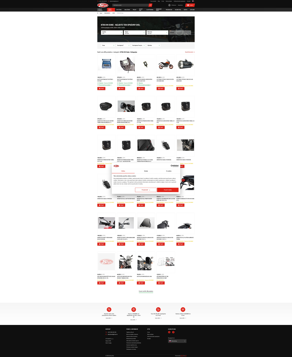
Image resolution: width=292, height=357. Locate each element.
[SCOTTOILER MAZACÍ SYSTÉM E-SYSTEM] (126, 65)
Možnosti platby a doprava (132, 334)
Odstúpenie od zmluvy (131, 349)
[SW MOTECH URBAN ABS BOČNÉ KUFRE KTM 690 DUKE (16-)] (126, 107)
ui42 (185, 355)
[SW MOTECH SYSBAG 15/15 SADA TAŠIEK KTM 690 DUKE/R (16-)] (146, 145)
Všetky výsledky (150, 5)
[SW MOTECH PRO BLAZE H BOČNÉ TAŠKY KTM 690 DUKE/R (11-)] (106, 107)
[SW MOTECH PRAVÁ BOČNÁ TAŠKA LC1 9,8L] (146, 107)
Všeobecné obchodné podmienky (133, 343)
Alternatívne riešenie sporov (132, 340)
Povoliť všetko (168, 190)
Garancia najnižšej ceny (131, 345)
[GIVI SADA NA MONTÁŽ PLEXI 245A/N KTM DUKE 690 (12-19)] (106, 262)
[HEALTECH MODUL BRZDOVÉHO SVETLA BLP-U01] (146, 65)
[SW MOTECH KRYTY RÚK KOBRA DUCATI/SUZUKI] (106, 223)
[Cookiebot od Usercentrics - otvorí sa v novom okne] (172, 166)
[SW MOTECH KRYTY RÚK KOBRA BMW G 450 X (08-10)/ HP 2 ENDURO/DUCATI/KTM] (126, 223)
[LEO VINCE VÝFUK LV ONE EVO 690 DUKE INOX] (185, 65)
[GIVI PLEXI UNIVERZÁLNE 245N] (146, 262)
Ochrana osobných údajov (132, 347)
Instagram (169, 332)
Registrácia (180, 5)
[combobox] (190, 52)
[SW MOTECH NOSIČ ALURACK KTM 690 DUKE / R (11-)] (146, 223)
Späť (98, 13)
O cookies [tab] (169, 171)
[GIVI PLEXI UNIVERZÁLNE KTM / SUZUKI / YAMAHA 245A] (126, 262)
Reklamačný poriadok (131, 338)
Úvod (101, 13)
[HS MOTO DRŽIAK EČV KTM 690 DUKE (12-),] (185, 184)
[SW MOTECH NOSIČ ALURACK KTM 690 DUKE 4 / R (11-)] (166, 223)
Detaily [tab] (146, 171)
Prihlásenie (173, 5)
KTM (114, 13)
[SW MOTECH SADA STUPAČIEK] (166, 145)
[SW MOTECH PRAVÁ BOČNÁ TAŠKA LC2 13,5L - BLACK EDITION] (126, 145)
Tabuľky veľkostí (130, 332)
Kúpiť (102, 88)
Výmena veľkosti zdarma (131, 336)
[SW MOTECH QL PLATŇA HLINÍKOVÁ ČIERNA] (185, 223)
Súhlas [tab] (123, 171)
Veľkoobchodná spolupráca (153, 336)
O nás (148, 332)
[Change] (193, 1)
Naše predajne (150, 334)
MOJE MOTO (107, 13)
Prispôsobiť (145, 190)
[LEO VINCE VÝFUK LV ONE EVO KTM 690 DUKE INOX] (166, 65)
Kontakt (149, 338)
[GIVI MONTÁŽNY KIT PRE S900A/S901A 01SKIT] (166, 262)
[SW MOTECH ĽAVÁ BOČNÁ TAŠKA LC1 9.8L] (166, 107)
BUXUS (182, 355)
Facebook (173, 332)
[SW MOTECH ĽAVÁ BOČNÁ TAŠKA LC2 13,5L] (185, 107)
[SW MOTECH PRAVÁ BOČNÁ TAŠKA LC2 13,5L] (106, 145)
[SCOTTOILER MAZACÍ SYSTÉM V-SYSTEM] (106, 65)
